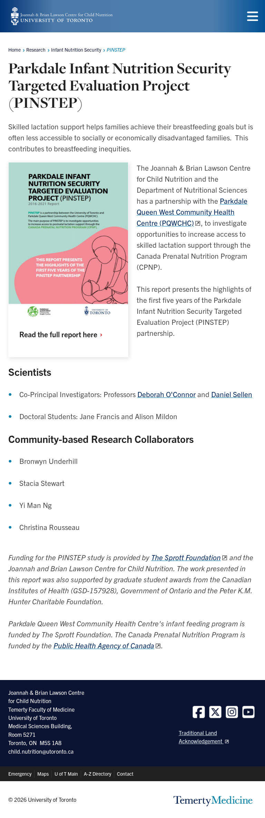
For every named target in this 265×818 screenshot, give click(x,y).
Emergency (19, 774)
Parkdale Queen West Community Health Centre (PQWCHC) (192, 211)
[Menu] (252, 16)
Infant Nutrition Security (76, 49)
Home (14, 49)
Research (36, 49)
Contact (125, 774)
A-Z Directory (97, 774)
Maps (43, 774)
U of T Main (66, 774)
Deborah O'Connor (166, 394)
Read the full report (59, 334)
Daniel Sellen (231, 394)
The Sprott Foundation (186, 557)
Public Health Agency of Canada (103, 645)
